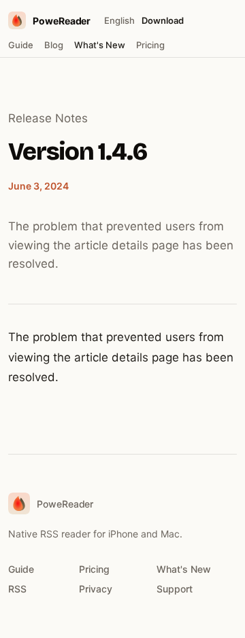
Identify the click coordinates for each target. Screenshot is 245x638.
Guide (20, 44)
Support (175, 589)
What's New (99, 44)
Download (163, 20)
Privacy (95, 589)
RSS (17, 589)
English (119, 20)
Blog (53, 44)
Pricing (150, 44)
